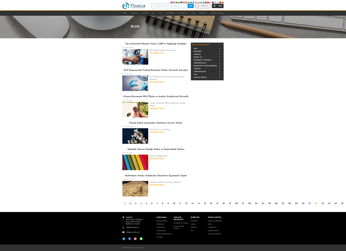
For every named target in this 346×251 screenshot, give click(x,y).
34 (329, 203)
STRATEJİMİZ (161, 231)
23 (256, 203)
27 (283, 203)
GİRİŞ (220, 6)
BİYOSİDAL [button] (170, 13)
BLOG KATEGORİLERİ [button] (200, 45)
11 (180, 203)
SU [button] (153, 13)
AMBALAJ (197, 54)
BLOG (210, 224)
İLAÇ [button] (193, 13)
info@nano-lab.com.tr (133, 232)
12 (186, 203)
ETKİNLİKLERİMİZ (214, 234)
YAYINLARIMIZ (213, 231)
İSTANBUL (194, 221)
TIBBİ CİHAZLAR (200, 71)
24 (263, 203)
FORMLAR (160, 224)
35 (336, 203)
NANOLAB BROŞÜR (215, 221)
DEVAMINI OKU (157, 53)
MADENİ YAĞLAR (200, 77)
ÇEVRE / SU (198, 57)
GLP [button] (160, 13)
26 (276, 203)
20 (236, 203)
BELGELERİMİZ (162, 221)
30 (303, 203)
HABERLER (212, 227)
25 (269, 203)
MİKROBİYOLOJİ (200, 63)
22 (249, 203)
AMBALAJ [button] (134, 13)
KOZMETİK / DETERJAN (202, 60)
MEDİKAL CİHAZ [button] (217, 13)
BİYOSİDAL (198, 51)
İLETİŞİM (160, 237)
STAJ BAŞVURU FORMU (179, 227)
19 (230, 203)
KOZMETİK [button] (183, 13)
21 (243, 203)
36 (342, 203)
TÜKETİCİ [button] (203, 13)
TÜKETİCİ (197, 68)
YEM (195, 74)
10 (174, 203)
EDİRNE (193, 227)
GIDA (195, 48)
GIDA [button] (125, 13)
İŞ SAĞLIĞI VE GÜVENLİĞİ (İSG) (205, 66)
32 (316, 203)
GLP (192, 231)
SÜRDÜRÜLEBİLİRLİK (164, 234)
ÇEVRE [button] (145, 13)
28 (289, 203)
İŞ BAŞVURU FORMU (181, 223)
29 (296, 203)
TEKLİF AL (204, 6)
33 (322, 203)
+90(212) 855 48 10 (132, 227)
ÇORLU (193, 224)
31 (310, 203)
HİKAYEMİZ (161, 227)
